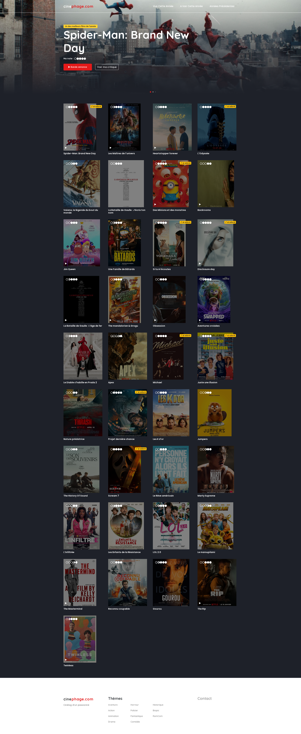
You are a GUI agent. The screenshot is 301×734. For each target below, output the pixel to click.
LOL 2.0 (157, 552)
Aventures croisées (209, 325)
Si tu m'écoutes (162, 269)
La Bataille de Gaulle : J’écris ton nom (126, 211)
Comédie (135, 721)
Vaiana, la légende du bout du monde (80, 211)
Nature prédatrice (73, 439)
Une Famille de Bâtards (121, 269)
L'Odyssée (203, 153)
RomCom (158, 716)
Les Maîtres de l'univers (121, 153)
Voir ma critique (107, 67)
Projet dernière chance (121, 439)
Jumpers (203, 439)
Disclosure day (206, 269)
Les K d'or (158, 439)
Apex (111, 382)
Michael (157, 382)
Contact (205, 698)
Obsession (159, 325)
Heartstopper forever (165, 153)
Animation (113, 716)
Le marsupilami (206, 552)
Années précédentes (222, 6)
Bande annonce (78, 67)
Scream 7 (113, 495)
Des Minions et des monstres (169, 210)
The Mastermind (72, 608)
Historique (158, 704)
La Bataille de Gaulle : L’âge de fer (82, 325)
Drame (111, 721)
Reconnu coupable (119, 608)
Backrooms (204, 210)
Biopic (156, 710)
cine (78, 6)
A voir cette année (191, 6)
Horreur (135, 704)
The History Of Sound (75, 495)
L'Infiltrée (68, 552)
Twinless (68, 665)
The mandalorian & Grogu (123, 325)
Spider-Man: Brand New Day (79, 153)
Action (111, 710)
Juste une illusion (207, 382)
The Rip (202, 608)
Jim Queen (69, 269)
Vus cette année (163, 6)
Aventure (113, 704)
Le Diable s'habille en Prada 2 (80, 382)
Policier (134, 710)
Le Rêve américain (163, 495)
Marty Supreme (206, 495)
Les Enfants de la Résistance (124, 552)
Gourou (157, 608)
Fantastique (137, 716)
